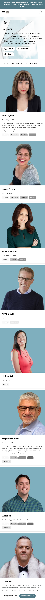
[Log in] (41, 12)
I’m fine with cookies (27, 595)
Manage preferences (10, 595)
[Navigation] (3, 12)
